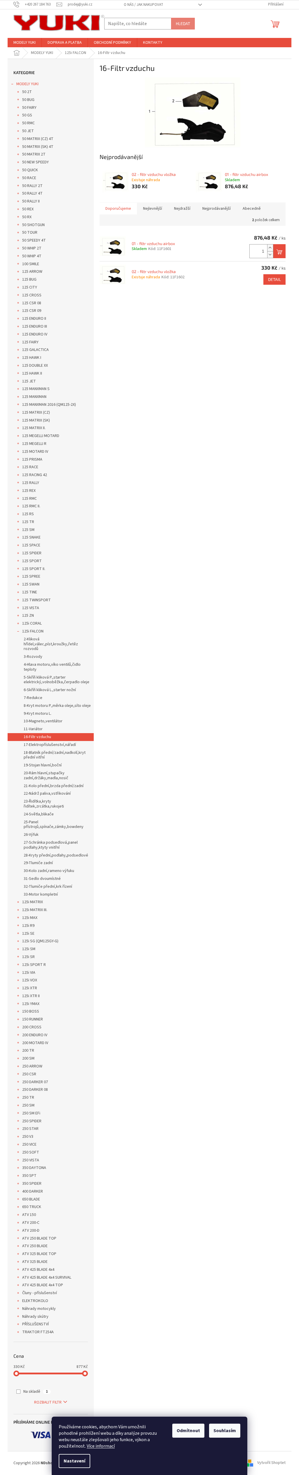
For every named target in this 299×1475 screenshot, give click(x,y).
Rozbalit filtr (48, 1402)
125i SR (28, 957)
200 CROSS (31, 1027)
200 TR (28, 1050)
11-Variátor (33, 729)
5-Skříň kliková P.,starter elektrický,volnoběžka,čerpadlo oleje (56, 679)
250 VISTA (30, 1160)
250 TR (28, 1097)
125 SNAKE (31, 537)
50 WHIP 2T (31, 248)
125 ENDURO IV (34, 334)
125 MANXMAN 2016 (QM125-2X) (49, 405)
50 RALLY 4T (32, 193)
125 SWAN (30, 584)
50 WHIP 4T (31, 256)
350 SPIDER (31, 1183)
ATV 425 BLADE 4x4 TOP (42, 1285)
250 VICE (29, 1144)
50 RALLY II (31, 201)
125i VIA (28, 973)
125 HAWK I (31, 358)
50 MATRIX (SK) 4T (37, 147)
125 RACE (30, 467)
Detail (274, 279)
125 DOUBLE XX (35, 365)
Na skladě (35, 1391)
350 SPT (29, 1176)
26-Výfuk (31, 835)
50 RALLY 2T (32, 186)
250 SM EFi (31, 1113)
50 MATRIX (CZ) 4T (37, 139)
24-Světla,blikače (39, 814)
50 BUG (28, 100)
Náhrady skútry (35, 1317)
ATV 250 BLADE (35, 1246)
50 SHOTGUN (33, 225)
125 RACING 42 (34, 475)
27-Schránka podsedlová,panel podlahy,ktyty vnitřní (51, 845)
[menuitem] (24, 42)
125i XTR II (31, 996)
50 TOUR (29, 232)
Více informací (101, 1446)
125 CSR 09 (31, 311)
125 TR (28, 522)
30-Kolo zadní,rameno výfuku (49, 871)
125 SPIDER (31, 553)
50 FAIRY (29, 108)
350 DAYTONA (34, 1168)
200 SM (28, 1058)
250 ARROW (32, 1066)
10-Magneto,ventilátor (43, 721)
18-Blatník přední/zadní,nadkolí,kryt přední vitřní (55, 755)
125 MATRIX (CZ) (36, 412)
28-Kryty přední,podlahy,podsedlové (56, 855)
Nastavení (74, 1461)
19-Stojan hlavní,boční (43, 765)
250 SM (28, 1105)
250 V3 (27, 1137)
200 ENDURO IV (34, 1035)
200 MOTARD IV (35, 1043)
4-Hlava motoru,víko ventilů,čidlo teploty (52, 667)
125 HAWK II (32, 373)
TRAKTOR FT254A (38, 1332)
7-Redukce (33, 698)
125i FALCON (33, 631)
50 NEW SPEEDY (35, 162)
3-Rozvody (33, 657)
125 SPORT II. (33, 569)
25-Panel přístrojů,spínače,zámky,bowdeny (54, 824)
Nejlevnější (152, 209)
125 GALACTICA (35, 350)
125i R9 (28, 926)
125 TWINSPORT (36, 600)
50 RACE (29, 178)
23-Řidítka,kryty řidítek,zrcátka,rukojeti (44, 803)
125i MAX (29, 918)
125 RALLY (30, 483)
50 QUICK (30, 170)
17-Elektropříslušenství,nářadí (50, 745)
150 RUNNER (32, 1019)
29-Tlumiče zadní (38, 863)
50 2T (27, 92)
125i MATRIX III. (34, 910)
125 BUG (29, 279)
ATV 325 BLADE (35, 1262)
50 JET (28, 131)
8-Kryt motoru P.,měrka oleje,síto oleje (57, 706)
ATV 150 (29, 1215)
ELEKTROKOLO (35, 1301)
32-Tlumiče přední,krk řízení (48, 886)
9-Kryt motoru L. (37, 713)
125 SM (28, 530)
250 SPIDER (31, 1121)
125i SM (28, 949)
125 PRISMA (32, 459)
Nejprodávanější (216, 209)
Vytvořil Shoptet (271, 1463)
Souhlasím (224, 1430)
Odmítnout (188, 1430)
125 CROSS (31, 295)
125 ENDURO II (34, 318)
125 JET (29, 381)
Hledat (183, 23)
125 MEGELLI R (34, 444)
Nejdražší (182, 209)
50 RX (27, 217)
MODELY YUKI (27, 84)
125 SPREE (31, 576)
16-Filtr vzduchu (37, 737)
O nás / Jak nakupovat (143, 4)
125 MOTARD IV (35, 452)
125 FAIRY (30, 342)
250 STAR (30, 1129)
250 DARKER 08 (35, 1090)
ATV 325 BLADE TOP (39, 1254)
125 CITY (29, 287)
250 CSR (29, 1074)
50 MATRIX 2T (34, 154)
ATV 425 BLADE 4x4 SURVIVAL (46, 1277)
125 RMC (29, 498)
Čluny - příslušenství (39, 1293)
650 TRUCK (31, 1207)
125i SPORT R (34, 965)
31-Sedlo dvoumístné (42, 879)
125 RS (28, 514)
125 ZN (28, 615)
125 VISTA (30, 608)
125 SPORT (32, 561)
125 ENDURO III (34, 326)
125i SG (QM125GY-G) (40, 941)
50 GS (27, 115)
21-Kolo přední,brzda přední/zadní (54, 786)
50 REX (28, 209)
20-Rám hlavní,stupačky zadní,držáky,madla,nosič (46, 775)
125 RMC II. (31, 506)
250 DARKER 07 (35, 1082)
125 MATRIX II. (34, 428)
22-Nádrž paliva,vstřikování (47, 793)
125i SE (28, 933)
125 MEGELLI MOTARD (40, 436)
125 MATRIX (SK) (36, 420)
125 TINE (29, 592)
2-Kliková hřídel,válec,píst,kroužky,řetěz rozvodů (51, 644)
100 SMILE (30, 264)
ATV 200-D (30, 1230)
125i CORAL (32, 623)
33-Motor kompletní (41, 894)
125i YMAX (30, 1004)
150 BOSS (30, 1011)
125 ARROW (32, 272)
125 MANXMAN (34, 397)
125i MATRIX (32, 902)
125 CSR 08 (31, 303)
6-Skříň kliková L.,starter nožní (50, 690)
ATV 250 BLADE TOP (39, 1238)
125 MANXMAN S (36, 389)
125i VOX (29, 980)
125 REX (29, 491)
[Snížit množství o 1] (270, 254)
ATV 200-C (30, 1223)
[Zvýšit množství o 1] (270, 247)
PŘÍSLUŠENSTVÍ (35, 1324)
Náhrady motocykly (39, 1309)
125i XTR (29, 988)
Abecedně (252, 209)
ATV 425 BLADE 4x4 (38, 1270)
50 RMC (28, 123)
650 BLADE (31, 1199)
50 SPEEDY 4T (34, 240)
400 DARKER (32, 1191)
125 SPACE (31, 545)
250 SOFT (30, 1152)
